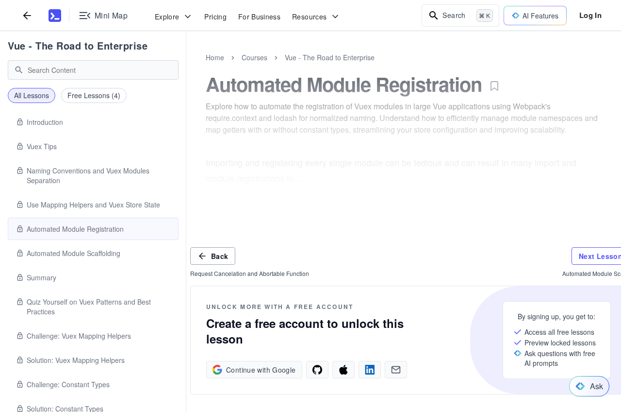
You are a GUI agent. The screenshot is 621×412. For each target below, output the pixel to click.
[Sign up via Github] (317, 369)
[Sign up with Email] (396, 369)
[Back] (27, 15)
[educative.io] (55, 15)
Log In (590, 15)
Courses (254, 57)
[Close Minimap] (186, 68)
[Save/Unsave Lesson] (494, 86)
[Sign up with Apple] (343, 369)
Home (215, 57)
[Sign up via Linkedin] (370, 369)
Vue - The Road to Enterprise (77, 45)
